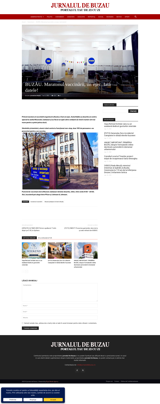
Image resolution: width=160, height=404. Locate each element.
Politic (49, 17)
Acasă (24, 22)
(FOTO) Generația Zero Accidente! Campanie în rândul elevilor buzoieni (119, 134)
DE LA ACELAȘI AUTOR (45, 238)
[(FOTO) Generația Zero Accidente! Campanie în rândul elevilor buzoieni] (60, 250)
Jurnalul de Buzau (35, 95)
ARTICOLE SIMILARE (29, 238)
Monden (109, 17)
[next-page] (26, 271)
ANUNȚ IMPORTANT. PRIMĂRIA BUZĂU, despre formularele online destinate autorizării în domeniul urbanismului (118, 145)
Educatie (81, 17)
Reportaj (91, 17)
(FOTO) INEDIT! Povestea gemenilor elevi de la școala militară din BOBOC (81, 229)
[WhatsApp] (53, 109)
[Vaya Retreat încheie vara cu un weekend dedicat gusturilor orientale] (34, 250)
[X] (43, 109)
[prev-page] (23, 271)
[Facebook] (38, 109)
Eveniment (60, 17)
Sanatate (71, 17)
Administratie (36, 17)
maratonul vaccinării (36, 201)
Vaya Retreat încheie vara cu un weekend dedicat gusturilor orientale (32, 263)
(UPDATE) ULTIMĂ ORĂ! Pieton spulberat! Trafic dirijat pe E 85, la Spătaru (39, 229)
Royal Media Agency (52, 381)
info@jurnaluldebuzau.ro (86, 365)
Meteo (119, 17)
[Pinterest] (48, 109)
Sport (127, 17)
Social (100, 17)
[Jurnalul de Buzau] (80, 7)
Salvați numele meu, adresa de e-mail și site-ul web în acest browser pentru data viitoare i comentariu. (60, 323)
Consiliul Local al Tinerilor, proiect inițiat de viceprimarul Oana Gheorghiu (120, 157)
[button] (135, 17)
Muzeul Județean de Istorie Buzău (54, 201)
